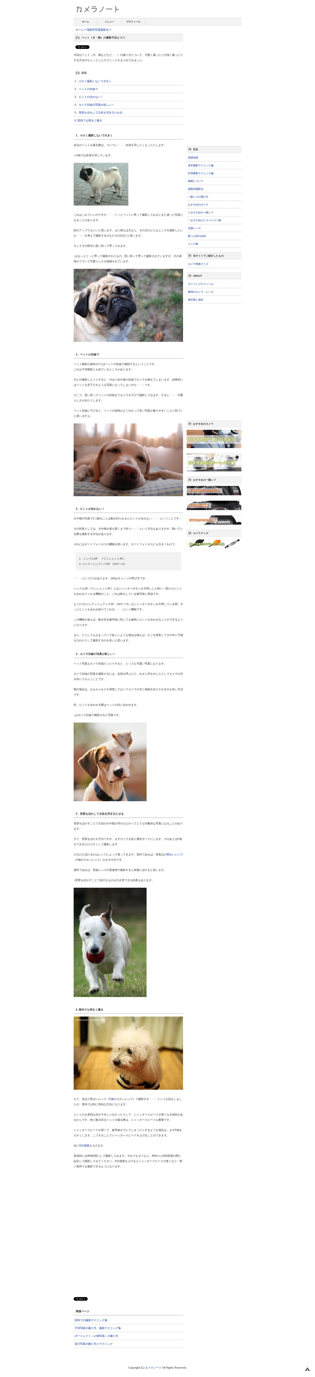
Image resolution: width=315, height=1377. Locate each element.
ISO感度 (84, 1145)
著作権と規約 (195, 299)
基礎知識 (193, 157)
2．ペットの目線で (86, 89)
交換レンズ (194, 228)
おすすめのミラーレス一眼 (205, 220)
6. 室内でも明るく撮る (88, 120)
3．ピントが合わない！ (89, 96)
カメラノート (153, 1367)
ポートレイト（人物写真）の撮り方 (96, 1335)
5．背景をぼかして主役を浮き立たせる (98, 112)
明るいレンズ (175, 854)
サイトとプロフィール (200, 284)
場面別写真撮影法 (98, 29)
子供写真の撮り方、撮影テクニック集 (98, 1328)
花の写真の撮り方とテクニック (94, 1343)
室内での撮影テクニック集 (91, 1320)
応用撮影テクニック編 (200, 173)
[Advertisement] (104, 1199)
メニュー (109, 21)
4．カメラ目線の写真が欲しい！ (94, 104)
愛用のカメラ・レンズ (200, 291)
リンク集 (193, 243)
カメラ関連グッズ (198, 263)
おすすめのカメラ (198, 204)
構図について (195, 181)
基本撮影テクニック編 (200, 165)
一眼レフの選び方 (198, 196)
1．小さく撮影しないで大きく (93, 81)
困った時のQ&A (197, 236)
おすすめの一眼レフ (201, 212)
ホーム (85, 21)
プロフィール (133, 21)
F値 (111, 1099)
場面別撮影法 (195, 188)
